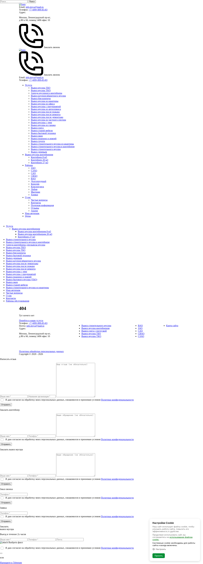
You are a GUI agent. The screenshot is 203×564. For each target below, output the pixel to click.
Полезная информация (42, 205)
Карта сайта (172, 325)
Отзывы (35, 208)
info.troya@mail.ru (35, 7)
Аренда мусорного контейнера (46, 93)
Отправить (6, 405)
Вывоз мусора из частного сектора (48, 120)
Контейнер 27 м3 (39, 162)
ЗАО (33, 168)
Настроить (161, 549)
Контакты (36, 202)
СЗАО (34, 170)
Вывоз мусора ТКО (41, 90)
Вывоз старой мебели (42, 130)
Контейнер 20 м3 (39, 160)
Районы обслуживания (17, 301)
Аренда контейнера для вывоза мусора (25, 245)
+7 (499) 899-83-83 (38, 9)
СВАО (34, 176)
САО (33, 173)
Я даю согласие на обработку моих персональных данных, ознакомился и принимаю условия (69, 400)
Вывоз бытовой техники (43, 133)
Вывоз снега (37, 128)
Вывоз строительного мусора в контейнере (53, 146)
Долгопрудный (38, 181)
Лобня (34, 189)
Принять (159, 556)
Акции (34, 210)
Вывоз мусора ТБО (40, 88)
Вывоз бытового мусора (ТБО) (21, 279)
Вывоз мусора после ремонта (45, 114)
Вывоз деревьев (39, 152)
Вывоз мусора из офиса (43, 104)
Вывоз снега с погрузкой (94, 331)
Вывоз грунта (38, 141)
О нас (28, 197)
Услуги (28, 85)
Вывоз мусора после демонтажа (47, 117)
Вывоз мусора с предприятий (46, 106)
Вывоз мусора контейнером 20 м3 (35, 234)
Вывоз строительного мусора (46, 149)
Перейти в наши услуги (31, 320)
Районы (29, 165)
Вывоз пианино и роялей (43, 138)
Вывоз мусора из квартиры (44, 101)
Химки (34, 194)
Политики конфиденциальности (117, 400)
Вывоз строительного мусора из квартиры (52, 144)
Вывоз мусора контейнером (39, 154)
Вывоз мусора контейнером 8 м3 (34, 231)
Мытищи (35, 192)
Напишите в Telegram (11, 562)
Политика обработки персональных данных (41, 351)
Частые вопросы (39, 200)
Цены (28, 216)
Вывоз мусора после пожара (45, 112)
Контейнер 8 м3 (39, 157)
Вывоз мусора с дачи (41, 122)
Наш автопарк (32, 213)
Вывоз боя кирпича (41, 98)
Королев (35, 184)
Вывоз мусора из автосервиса (46, 109)
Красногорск (37, 186)
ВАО (33, 178)
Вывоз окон (37, 136)
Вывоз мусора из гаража (43, 125)
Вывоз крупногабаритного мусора (48, 96)
